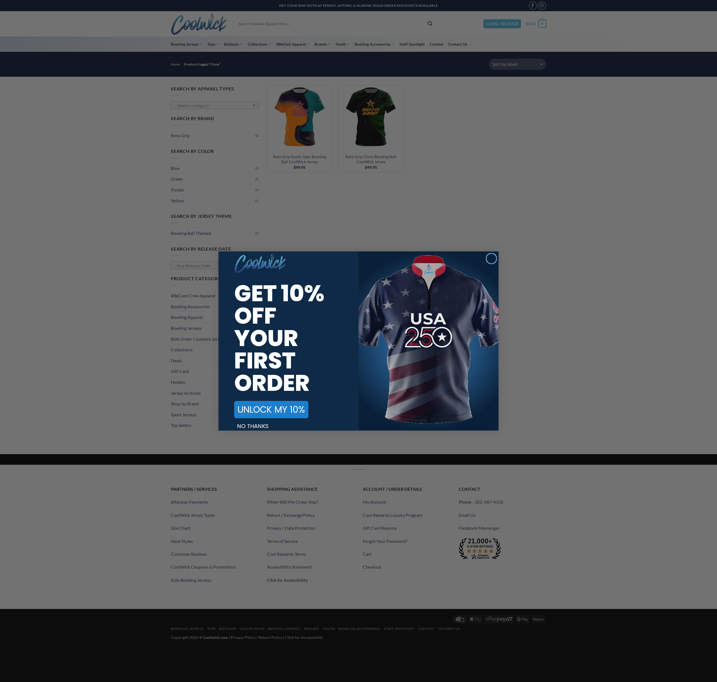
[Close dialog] (491, 258)
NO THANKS (253, 426)
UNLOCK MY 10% (271, 409)
